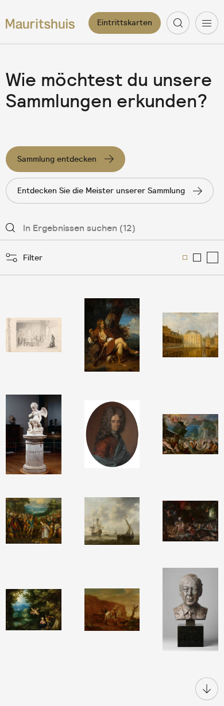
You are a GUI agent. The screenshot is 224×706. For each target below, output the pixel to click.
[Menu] (206, 22)
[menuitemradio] (185, 257)
